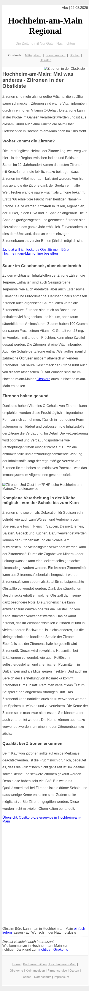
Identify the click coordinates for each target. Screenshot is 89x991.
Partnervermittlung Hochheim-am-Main (49, 964)
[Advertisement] (44, 875)
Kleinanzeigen (35, 970)
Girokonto (16, 970)
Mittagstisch (33, 55)
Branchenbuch (55, 55)
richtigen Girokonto (53, 949)
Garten (74, 970)
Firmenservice (57, 970)
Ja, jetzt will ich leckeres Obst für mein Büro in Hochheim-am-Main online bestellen (37, 251)
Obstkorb (43, 379)
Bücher (74, 55)
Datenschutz (42, 976)
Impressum (61, 976)
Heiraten (45, 60)
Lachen (26, 976)
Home (16, 964)
